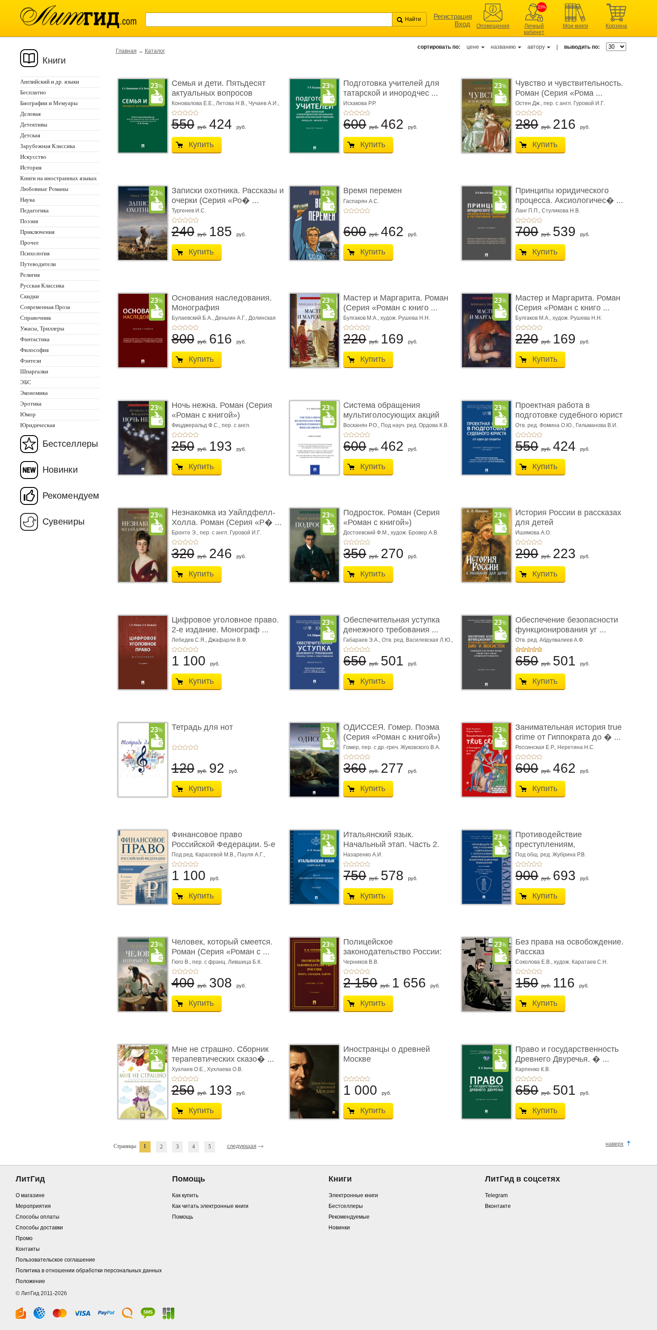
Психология (35, 253)
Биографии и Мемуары (49, 103)
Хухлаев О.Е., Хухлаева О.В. (207, 1069)
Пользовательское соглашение (55, 1260)
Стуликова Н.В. (561, 211)
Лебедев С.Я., (190, 640)
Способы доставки (39, 1227)
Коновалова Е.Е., (194, 103)
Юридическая (37, 425)
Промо (24, 1238)
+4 (190, 112)
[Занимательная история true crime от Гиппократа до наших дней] (484, 759)
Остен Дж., (529, 103)
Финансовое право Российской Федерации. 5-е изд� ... (223, 844)
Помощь (182, 1217)
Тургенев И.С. (189, 211)
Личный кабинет (534, 29)
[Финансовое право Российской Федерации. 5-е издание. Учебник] (140, 867)
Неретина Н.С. (576, 747)
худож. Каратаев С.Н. (581, 962)
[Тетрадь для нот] (140, 759)
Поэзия (29, 221)
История (31, 167)
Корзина (616, 26)
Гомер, (352, 747)
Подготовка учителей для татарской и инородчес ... (391, 88)
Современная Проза (45, 307)
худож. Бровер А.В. (414, 532)
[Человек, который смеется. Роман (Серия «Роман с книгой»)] (140, 974)
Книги (54, 60)
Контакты (28, 1249)
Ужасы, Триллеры (42, 328)
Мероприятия (33, 1206)
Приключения (37, 232)
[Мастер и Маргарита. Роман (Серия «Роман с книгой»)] (312, 330)
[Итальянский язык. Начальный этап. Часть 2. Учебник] (312, 867)
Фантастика (35, 339)
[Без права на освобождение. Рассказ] (484, 974)
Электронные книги (353, 1195)
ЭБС (25, 382)
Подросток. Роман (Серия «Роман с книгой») (391, 517)
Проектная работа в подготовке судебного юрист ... (569, 415)
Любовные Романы (44, 189)
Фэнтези (30, 360)
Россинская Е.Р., (536, 747)
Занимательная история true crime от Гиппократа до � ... (568, 732)
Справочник (35, 317)
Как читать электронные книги (210, 1206)
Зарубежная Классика (47, 146)
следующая (242, 1146)
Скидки (29, 296)
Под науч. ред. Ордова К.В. (415, 425)
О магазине (30, 1195)
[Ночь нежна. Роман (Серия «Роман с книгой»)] (140, 437)
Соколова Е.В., (534, 962)
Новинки (60, 469)
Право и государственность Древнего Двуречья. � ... (567, 1054)
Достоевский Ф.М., (367, 532)
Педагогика (34, 210)
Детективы (33, 124)
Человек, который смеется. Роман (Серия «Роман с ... (222, 946)
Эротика (31, 403)
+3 (185, 112)
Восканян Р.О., (362, 425)
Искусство (33, 156)
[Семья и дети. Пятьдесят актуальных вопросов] (140, 115)
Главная (126, 51)
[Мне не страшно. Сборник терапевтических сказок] (140, 1081)
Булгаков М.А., (361, 318)
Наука (27, 199)
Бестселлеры (70, 444)
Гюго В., (182, 962)
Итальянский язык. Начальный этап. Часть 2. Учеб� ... (391, 844)
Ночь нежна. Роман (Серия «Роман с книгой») (222, 410)
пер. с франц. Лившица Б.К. (227, 962)
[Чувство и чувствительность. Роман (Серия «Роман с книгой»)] (484, 115)
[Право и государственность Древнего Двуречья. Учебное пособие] (484, 1081)
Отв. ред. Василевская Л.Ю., (417, 640)
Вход (462, 24)
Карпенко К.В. (532, 1069)
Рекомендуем (70, 495)
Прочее (29, 242)
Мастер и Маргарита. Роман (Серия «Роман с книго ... (395, 302)
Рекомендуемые (349, 1217)
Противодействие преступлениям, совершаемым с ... (549, 844)
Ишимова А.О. (533, 532)
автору (536, 47)
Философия (34, 350)
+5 (195, 112)
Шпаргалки (34, 371)
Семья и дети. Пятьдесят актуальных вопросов (218, 88)
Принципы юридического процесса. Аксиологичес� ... (569, 195)
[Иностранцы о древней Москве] (312, 1081)
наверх (614, 1144)
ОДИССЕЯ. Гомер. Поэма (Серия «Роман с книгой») (391, 732)
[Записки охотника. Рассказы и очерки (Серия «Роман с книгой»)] (140, 223)
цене (473, 47)
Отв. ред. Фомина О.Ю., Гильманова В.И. (566, 425)
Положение (30, 1281)
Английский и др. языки (49, 81)
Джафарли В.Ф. (227, 640)
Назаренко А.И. (363, 854)
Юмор (28, 414)
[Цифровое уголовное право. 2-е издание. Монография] (140, 652)
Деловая (30, 113)
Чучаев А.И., (263, 103)
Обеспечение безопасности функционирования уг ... (566, 624)
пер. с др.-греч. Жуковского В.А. (401, 747)
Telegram (496, 1195)
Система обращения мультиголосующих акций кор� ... (391, 415)
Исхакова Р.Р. (359, 103)
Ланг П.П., (528, 211)
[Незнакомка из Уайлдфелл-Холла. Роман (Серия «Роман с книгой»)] (140, 545)
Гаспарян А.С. (361, 201)
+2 (179, 112)
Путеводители (38, 264)
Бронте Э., (186, 532)
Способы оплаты (37, 1217)
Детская (30, 135)
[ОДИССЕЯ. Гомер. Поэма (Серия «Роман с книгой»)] (312, 759)
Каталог (155, 51)
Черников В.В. (361, 962)
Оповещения (493, 26)
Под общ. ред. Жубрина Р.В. (550, 854)
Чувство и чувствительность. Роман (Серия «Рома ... (569, 88)
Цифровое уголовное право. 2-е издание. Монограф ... (225, 624)
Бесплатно (33, 92)
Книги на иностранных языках (58, 178)
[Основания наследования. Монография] (140, 330)
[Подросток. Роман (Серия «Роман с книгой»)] (312, 545)
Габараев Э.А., (362, 640)
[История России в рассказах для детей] (484, 545)
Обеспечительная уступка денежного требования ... (391, 624)
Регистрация (453, 16)
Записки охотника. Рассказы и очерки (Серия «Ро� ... (228, 195)
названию (503, 47)
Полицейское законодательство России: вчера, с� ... (392, 951)
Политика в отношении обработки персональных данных (89, 1270)
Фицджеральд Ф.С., (197, 425)
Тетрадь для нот (202, 727)
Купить (201, 144)
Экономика (34, 393)
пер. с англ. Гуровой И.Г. (574, 103)
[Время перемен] (312, 223)
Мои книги (575, 26)
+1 (174, 112)
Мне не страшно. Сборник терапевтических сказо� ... (223, 1054)
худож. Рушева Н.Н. (405, 318)
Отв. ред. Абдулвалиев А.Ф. (549, 640)
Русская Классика (42, 285)
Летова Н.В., (232, 103)
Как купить (185, 1195)
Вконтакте (498, 1206)
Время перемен (372, 190)
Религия (30, 274)
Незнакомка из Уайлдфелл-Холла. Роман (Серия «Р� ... (227, 517)
